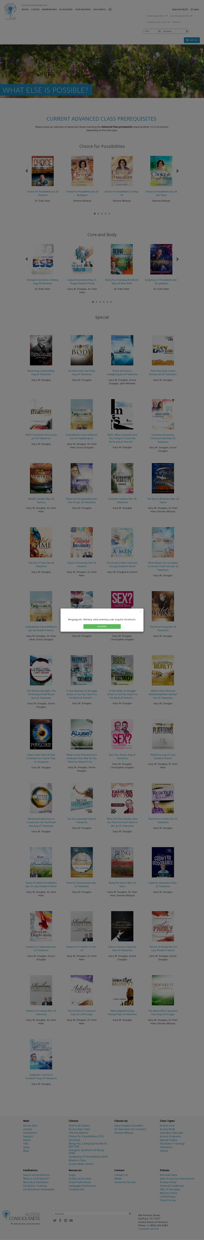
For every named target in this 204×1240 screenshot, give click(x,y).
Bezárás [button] (102, 626)
